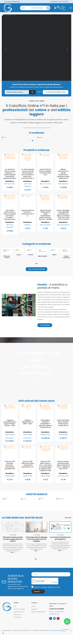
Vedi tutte (68, 518)
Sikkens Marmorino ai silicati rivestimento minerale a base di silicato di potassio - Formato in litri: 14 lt (63, 176)
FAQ (15, 606)
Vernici (7, 255)
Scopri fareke (45, 325)
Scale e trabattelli (54, 257)
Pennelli (66, 255)
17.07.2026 (36, 535)
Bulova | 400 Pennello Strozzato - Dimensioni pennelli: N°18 (10, 465)
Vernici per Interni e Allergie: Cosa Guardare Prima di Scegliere (36, 539)
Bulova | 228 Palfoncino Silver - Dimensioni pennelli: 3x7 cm (27, 464)
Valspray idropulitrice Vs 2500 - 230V (27, 422)
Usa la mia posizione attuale (56, 92)
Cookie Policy (17, 617)
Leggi (11, 552)
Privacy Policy (55, 587)
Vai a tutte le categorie (36, 269)
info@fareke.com (54, 614)
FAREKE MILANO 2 (63, 184)
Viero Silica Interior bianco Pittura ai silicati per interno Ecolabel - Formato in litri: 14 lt (10, 215)
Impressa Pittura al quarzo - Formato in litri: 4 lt (27, 213)
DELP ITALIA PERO (10, 184)
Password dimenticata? (38, 612)
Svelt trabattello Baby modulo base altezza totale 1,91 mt (63, 423)
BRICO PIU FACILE (45, 184)
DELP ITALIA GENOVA (63, 225)
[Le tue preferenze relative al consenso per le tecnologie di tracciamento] (3, 633)
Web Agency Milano (56, 630)
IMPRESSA (28, 225)
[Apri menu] (71, 8)
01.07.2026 (60, 535)
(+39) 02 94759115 (62, 1)
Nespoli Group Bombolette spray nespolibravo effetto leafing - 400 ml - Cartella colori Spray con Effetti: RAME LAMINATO (45, 217)
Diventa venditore (36, 382)
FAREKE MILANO (45, 434)
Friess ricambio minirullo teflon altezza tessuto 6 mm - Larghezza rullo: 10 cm (63, 465)
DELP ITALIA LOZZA (63, 476)
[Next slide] (67, 50)
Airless (42, 255)
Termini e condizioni (19, 609)
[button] (25, 140)
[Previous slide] (6, 50)
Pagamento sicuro (19, 612)
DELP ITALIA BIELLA (45, 225)
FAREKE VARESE (10, 434)
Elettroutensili (30, 256)
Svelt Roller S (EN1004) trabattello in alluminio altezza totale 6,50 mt (45, 423)
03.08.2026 (13, 535)
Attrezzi (18, 255)
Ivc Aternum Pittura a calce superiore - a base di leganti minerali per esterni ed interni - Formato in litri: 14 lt (9, 175)
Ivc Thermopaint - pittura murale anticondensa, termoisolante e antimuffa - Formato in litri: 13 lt (27, 174)
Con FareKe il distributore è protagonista (60, 538)
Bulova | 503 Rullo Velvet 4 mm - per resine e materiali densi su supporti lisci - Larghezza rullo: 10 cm (45, 466)
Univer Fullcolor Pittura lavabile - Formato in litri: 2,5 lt (45, 172)
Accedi (33, 606)
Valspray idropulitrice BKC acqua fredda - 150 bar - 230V (9, 423)
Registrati (34, 609)
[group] (36, 49)
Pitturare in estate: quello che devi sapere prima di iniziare (13, 539)
